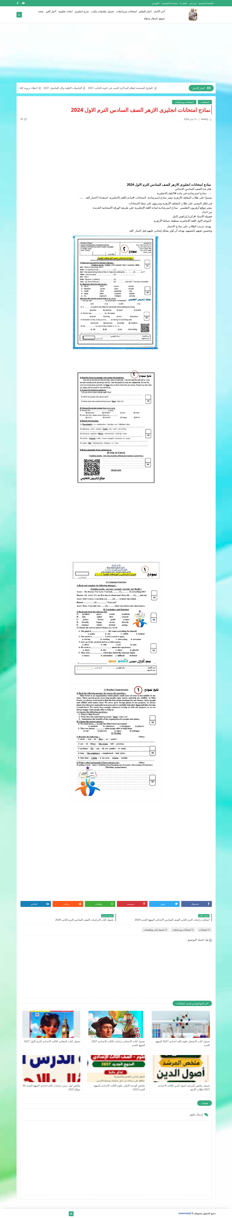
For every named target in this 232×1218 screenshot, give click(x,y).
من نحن (192, 3)
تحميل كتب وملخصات (154, 929)
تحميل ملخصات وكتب (102, 11)
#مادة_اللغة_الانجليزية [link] (121, 197)
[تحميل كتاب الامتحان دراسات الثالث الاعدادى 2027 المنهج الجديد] (116, 1024)
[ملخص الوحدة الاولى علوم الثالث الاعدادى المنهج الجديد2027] (116, 1068)
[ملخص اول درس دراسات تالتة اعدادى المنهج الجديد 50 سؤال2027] (51, 1068)
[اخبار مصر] (65, 1213)
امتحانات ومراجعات (126, 11)
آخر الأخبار (159, 11)
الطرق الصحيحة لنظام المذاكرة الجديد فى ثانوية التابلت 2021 (141, 88)
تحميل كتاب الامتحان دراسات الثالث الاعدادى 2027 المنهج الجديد (118, 1043)
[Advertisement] (116, 54)
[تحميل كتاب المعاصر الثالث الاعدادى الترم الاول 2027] (51, 1024)
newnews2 (185, 1213)
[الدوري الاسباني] (18, 1213)
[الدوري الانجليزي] (36, 1213)
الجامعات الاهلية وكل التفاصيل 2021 (83, 88)
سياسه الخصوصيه (169, 3)
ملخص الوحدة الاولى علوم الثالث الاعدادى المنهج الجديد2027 (119, 1087)
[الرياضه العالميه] (30, 1213)
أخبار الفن (51, 11)
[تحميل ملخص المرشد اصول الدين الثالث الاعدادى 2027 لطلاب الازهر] (181, 1068)
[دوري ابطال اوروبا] (53, 1213)
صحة (41, 11)
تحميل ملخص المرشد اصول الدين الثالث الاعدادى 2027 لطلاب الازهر (184, 1087)
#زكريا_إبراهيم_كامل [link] (184, 216)
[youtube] (23, 3)
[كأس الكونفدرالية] (42, 1213)
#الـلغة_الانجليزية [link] (166, 193)
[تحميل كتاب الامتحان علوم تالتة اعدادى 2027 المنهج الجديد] (181, 1024)
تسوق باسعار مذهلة (154, 18)
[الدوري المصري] (24, 1213)
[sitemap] (71, 1213)
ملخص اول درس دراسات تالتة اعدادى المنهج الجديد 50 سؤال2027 (51, 1087)
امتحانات (205, 102)
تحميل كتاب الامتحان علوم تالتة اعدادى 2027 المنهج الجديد (183, 1043)
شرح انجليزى (82, 11)
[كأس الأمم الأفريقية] (59, 1213)
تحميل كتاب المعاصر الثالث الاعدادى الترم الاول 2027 (52, 1041)
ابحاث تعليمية (65, 11)
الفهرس (155, 3)
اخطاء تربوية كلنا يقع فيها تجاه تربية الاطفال (35, 88)
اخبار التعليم (145, 11)
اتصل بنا (183, 3)
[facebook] (17, 3)
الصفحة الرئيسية (205, 3)
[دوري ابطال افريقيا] (47, 1213)
